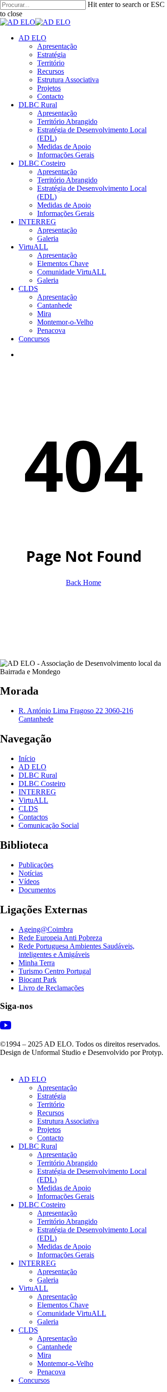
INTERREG (37, 792)
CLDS (28, 809)
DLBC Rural (38, 775)
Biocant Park (38, 979)
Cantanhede (54, 1347)
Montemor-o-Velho (65, 1363)
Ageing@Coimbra (46, 929)
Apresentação (57, 1088)
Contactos (33, 817)
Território (50, 1104)
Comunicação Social (49, 825)
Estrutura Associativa (68, 1121)
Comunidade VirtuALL (71, 1313)
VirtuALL (33, 800)
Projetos (49, 1129)
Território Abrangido (67, 1163)
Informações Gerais (65, 1196)
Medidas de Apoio (64, 1188)
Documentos (37, 890)
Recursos (50, 1113)
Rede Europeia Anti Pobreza (60, 938)
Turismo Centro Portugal (55, 971)
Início (27, 758)
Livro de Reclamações (51, 988)
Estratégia (51, 1096)
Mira (44, 1355)
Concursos (34, 1380)
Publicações (36, 865)
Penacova (51, 1372)
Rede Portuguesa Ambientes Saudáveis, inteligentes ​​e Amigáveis (77, 950)
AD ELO (32, 767)
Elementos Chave (63, 1305)
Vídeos (29, 881)
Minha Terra (37, 963)
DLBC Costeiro (42, 783)
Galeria (47, 1280)
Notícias (31, 873)
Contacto (50, 1138)
